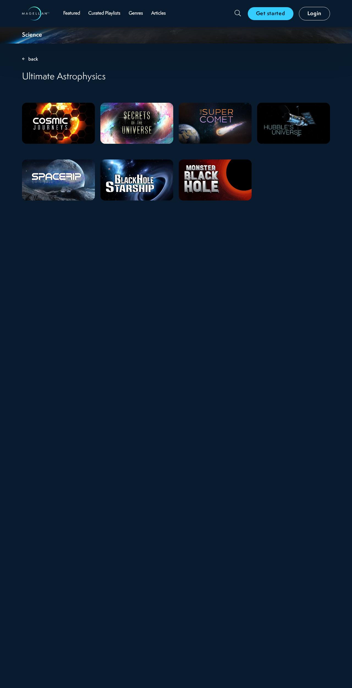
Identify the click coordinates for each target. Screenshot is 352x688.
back (33, 59)
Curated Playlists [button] (104, 13)
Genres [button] (136, 13)
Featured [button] (71, 13)
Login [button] (314, 14)
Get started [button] (270, 14)
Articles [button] (158, 13)
